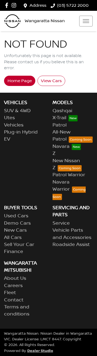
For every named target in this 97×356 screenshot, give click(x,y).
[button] (86, 21)
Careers (13, 286)
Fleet (10, 293)
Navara (61, 146)
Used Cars (16, 216)
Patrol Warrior (69, 175)
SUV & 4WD (17, 111)
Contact (13, 300)
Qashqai (62, 111)
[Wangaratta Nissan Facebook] (7, 5)
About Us (15, 278)
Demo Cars (17, 223)
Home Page (20, 80)
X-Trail (59, 118)
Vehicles (13, 125)
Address (38, 5)
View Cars (51, 80)
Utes (9, 118)
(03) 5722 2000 (73, 5)
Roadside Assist (71, 245)
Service (61, 223)
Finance (13, 252)
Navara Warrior (61, 185)
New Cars (15, 230)
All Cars (13, 238)
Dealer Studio (40, 350)
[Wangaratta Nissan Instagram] (15, 5)
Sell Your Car (19, 245)
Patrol (60, 125)
